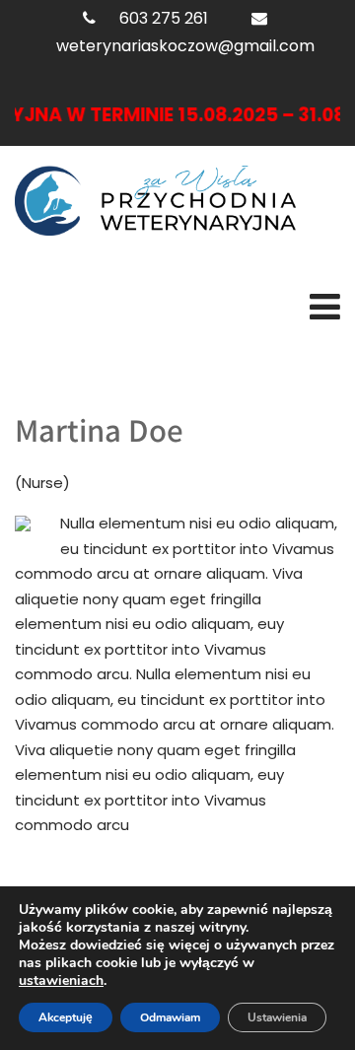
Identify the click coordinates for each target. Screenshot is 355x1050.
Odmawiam (170, 1017)
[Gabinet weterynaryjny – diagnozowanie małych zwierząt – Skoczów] (155, 201)
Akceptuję (65, 1017)
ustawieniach (61, 981)
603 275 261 (163, 18)
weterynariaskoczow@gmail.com (185, 46)
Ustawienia (277, 1017)
